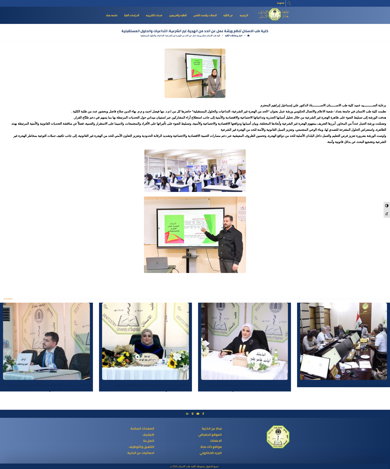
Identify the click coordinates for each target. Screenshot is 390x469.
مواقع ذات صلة (211, 447)
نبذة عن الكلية (212, 428)
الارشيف (148, 434)
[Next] (11, 291)
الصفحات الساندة (142, 428)
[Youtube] (197, 413)
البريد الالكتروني (211, 453)
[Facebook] (203, 413)
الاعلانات (216, 440)
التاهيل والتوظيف (141, 447)
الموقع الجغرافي (210, 434)
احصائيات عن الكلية (140, 453)
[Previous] (6, 291)
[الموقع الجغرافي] (192, 413)
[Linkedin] (187, 413)
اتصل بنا (148, 440)
